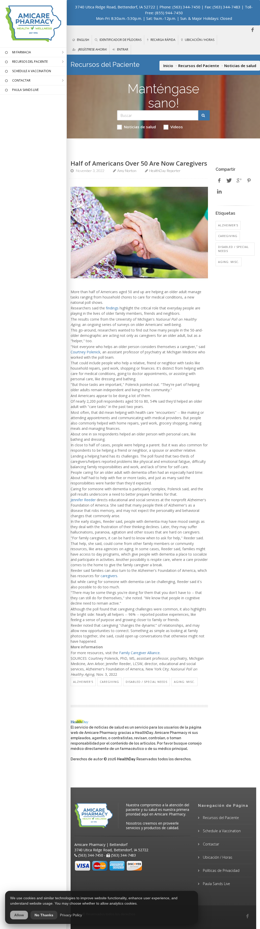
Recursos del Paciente (198, 65)
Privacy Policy (71, 915)
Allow (19, 915)
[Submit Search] (204, 115)
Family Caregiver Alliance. (139, 652)
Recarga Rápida (162, 40)
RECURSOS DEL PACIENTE (30, 61)
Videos (176, 126)
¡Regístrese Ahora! (92, 49)
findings (112, 308)
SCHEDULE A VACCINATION (31, 71)
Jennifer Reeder (83, 499)
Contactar (210, 844)
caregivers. (109, 575)
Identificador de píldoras (120, 40)
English (82, 40)
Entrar (122, 49)
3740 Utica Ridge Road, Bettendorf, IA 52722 (115, 6)
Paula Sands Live (216, 883)
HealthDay (126, 759)
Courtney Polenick (85, 352)
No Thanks (44, 915)
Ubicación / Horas (199, 40)
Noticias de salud (140, 126)
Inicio (168, 65)
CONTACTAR (21, 80)
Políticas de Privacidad (220, 870)
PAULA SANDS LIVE (25, 90)
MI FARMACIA (21, 52)
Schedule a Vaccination (221, 830)
